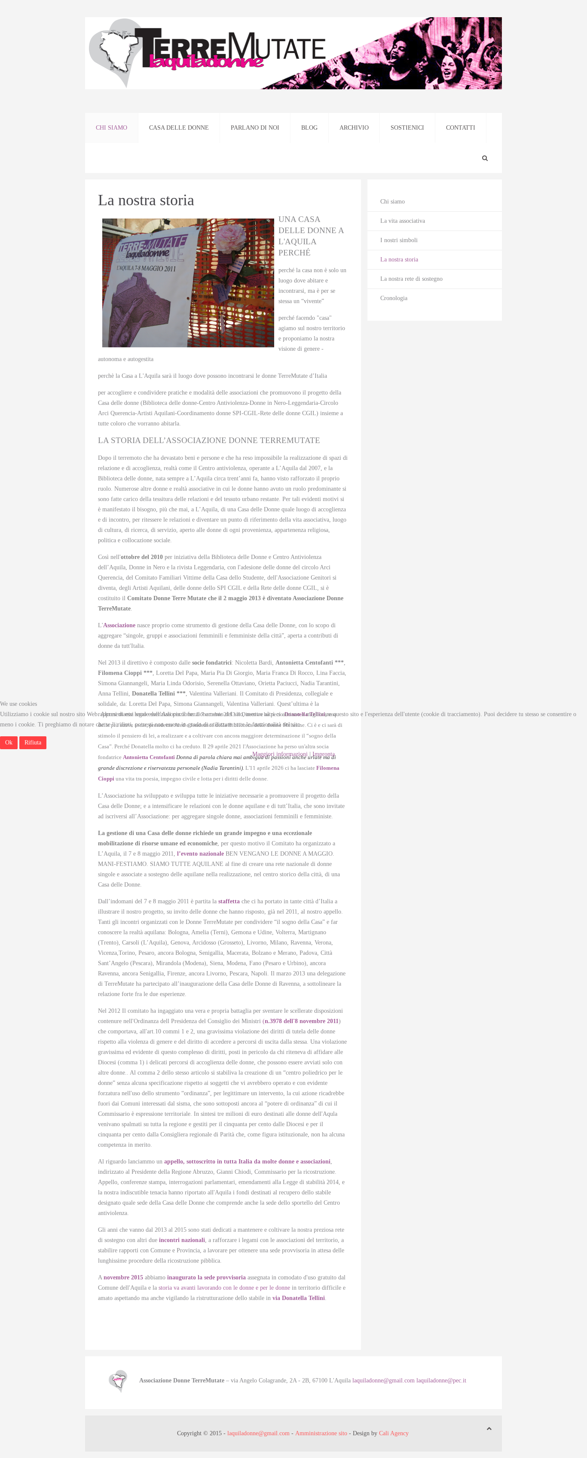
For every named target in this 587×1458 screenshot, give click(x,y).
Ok (8, 742)
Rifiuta (32, 742)
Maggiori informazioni (280, 754)
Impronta (323, 754)
